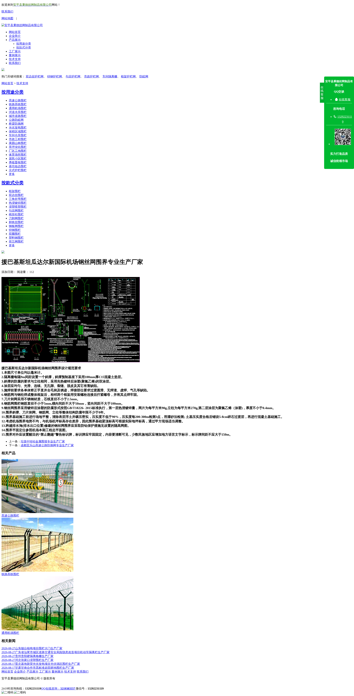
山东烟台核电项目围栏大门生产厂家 (31, 648)
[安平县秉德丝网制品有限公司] (22, 25)
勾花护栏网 (73, 76)
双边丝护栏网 (35, 76)
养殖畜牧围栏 (18, 162)
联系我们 (7, 11)
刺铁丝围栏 (16, 222)
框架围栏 (15, 191)
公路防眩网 (16, 119)
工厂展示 (15, 51)
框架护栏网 (128, 76)
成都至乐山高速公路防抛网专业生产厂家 (47, 445)
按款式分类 (23, 47)
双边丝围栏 (16, 195)
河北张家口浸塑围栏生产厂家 (27, 660)
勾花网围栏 (16, 210)
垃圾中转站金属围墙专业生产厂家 (43, 441)
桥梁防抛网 (16, 123)
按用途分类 (23, 43)
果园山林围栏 (18, 143)
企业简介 (15, 35)
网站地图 (7, 18)
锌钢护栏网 (54, 76)
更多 (12, 174)
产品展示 (15, 39)
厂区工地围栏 (18, 150)
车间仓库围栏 (18, 135)
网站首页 (15, 32)
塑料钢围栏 (16, 237)
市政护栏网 (91, 76)
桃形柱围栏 (16, 214)
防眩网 (143, 76)
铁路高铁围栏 (18, 104)
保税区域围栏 (18, 131)
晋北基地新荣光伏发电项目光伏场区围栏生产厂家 (40, 663)
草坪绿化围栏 (18, 146)
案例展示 (15, 55)
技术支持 (15, 59)
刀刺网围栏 (16, 218)
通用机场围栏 (18, 108)
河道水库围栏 (18, 112)
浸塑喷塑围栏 (18, 206)
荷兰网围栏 (16, 241)
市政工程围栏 (18, 139)
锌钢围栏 (15, 229)
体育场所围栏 (18, 154)
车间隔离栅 (110, 76)
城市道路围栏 (18, 115)
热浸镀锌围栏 (18, 202)
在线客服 (344, 99)
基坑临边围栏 (18, 166)
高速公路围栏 (18, 100)
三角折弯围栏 (18, 198)
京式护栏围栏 (18, 170)
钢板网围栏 (16, 226)
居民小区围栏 (18, 158)
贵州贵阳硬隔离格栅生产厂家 (27, 656)
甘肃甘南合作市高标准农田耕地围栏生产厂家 (37, 667)
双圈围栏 (15, 233)
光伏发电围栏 (18, 127)
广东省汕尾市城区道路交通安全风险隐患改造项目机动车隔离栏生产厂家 (55, 652)
